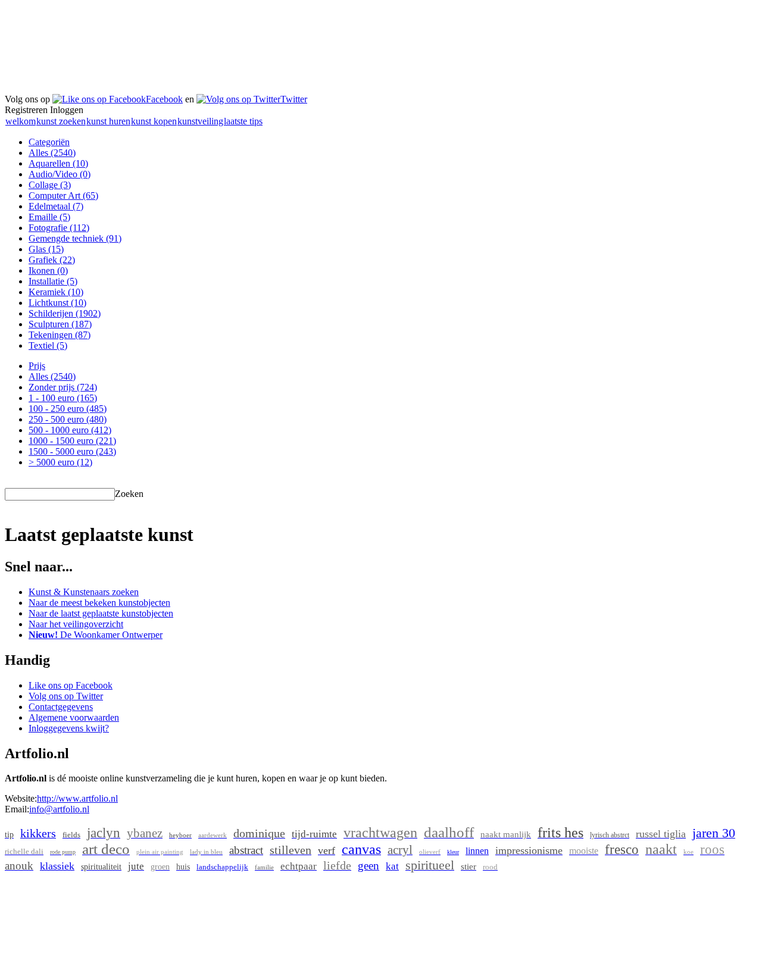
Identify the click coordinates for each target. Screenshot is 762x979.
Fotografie (59, 228)
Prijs (37, 366)
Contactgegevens (61, 707)
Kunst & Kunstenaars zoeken (84, 592)
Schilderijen (65, 313)
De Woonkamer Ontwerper (96, 635)
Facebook (164, 99)
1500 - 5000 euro (72, 451)
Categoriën (49, 142)
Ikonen (48, 270)
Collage (50, 185)
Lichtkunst (57, 303)
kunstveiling (200, 121)
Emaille (49, 217)
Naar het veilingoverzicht (76, 624)
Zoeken (129, 494)
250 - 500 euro (68, 419)
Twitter (293, 99)
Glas (46, 249)
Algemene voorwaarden (74, 717)
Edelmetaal (56, 206)
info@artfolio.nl (59, 809)
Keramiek (56, 292)
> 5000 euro (60, 462)
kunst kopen (154, 121)
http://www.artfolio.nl (77, 798)
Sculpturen (60, 324)
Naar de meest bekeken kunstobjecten (99, 603)
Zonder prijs (63, 387)
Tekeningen (59, 335)
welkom (20, 121)
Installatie (53, 281)
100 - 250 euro (68, 409)
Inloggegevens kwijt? (69, 728)
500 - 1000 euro (70, 430)
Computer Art (63, 195)
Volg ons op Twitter (66, 696)
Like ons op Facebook (71, 685)
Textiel (48, 345)
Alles (52, 153)
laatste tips (243, 121)
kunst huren (108, 121)
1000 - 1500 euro (72, 441)
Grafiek (52, 260)
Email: (17, 809)
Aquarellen (58, 163)
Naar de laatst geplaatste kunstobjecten (101, 613)
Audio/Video (59, 174)
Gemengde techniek (75, 238)
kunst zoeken (61, 121)
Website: (21, 798)
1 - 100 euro (63, 398)
